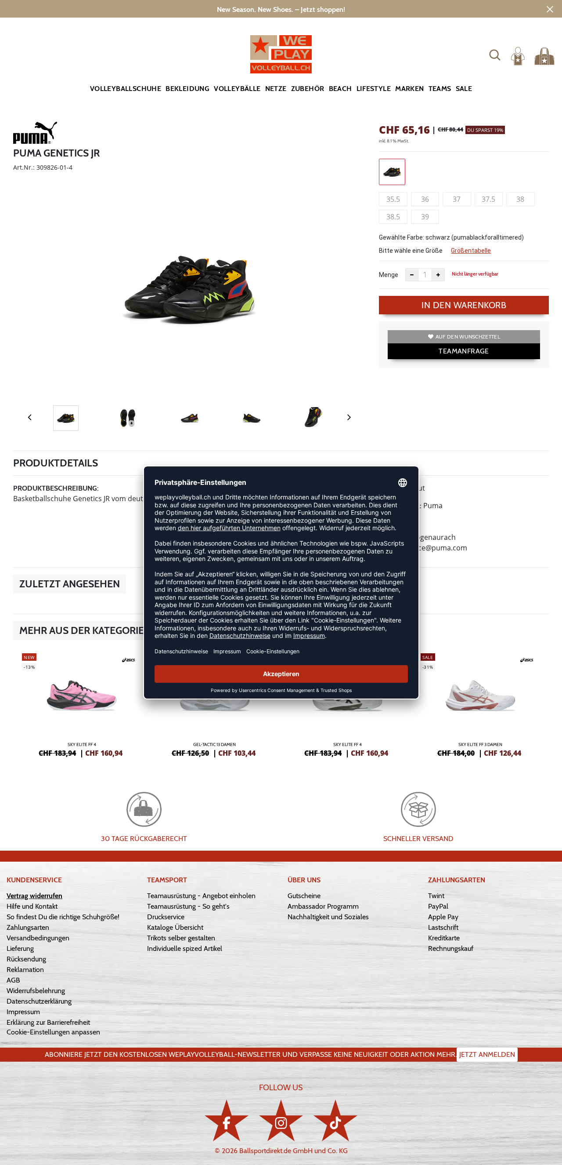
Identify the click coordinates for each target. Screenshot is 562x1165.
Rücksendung (26, 959)
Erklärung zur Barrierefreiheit (48, 1022)
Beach (340, 88)
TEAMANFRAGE (464, 351)
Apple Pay (443, 917)
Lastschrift (443, 927)
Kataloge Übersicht (175, 927)
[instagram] (281, 1120)
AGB (13, 980)
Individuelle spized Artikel (184, 948)
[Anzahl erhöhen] (438, 274)
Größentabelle (471, 250)
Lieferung (20, 948)
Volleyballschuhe (125, 88)
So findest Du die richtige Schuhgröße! (63, 917)
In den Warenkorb (464, 305)
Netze (276, 88)
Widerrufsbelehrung (36, 991)
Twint (436, 896)
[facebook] (227, 1120)
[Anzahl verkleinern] (411, 274)
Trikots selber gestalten (181, 938)
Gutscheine (304, 896)
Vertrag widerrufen (34, 896)
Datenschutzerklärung (39, 1001)
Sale (464, 88)
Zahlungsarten (28, 927)
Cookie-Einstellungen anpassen (53, 1032)
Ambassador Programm (323, 906)
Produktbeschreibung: (56, 488)
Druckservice (165, 917)
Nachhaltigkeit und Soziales (328, 917)
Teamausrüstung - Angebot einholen (201, 896)
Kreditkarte (444, 938)
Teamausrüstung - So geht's (188, 906)
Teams (440, 88)
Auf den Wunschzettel (468, 336)
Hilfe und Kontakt (32, 906)
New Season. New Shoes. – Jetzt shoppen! (281, 9)
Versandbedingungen (38, 938)
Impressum (23, 1012)
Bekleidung (187, 88)
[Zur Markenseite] (35, 134)
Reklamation (25, 969)
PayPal (438, 906)
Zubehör (307, 88)
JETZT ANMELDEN (487, 1054)
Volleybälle (237, 88)
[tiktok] (335, 1120)
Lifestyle (374, 88)
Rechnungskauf (450, 948)
